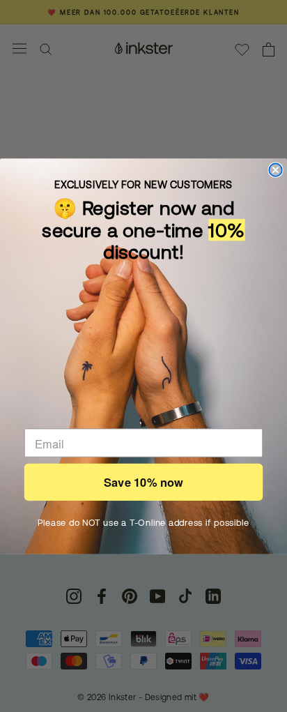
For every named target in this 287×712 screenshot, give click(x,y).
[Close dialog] (275, 169)
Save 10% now (143, 482)
